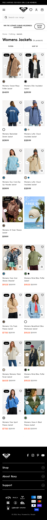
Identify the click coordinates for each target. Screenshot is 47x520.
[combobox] (25, 17)
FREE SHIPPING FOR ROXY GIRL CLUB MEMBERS (19, 2)
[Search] (4, 17)
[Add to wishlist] (20, 55)
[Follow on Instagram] (32, 455)
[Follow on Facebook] (27, 455)
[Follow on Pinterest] (38, 455)
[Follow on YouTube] (43, 455)
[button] (4, 10)
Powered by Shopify (28, 514)
